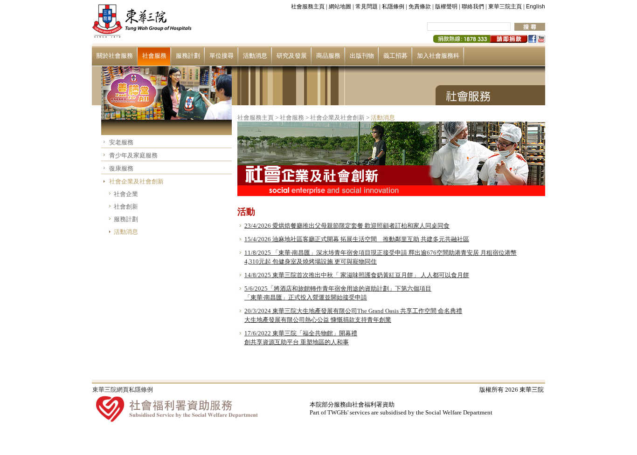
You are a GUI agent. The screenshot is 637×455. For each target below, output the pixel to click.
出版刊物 (362, 55)
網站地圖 (340, 6)
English (535, 6)
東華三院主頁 (505, 6)
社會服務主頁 (308, 6)
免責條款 (420, 6)
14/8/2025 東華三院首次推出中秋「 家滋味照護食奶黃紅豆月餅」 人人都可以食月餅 (356, 275)
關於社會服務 (115, 55)
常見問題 (366, 6)
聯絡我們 (473, 6)
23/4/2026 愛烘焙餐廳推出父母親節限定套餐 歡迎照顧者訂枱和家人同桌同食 (347, 225)
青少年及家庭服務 (133, 155)
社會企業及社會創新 (136, 181)
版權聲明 (446, 6)
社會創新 (126, 206)
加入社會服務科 (438, 55)
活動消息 (255, 55)
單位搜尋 (221, 55)
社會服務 (154, 55)
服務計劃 (188, 55)
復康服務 (121, 168)
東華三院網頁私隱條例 (122, 389)
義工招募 (395, 55)
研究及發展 (292, 55)
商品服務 (328, 55)
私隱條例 (393, 6)
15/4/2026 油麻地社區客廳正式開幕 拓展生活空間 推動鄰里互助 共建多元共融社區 (356, 239)
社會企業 (126, 193)
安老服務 (121, 142)
